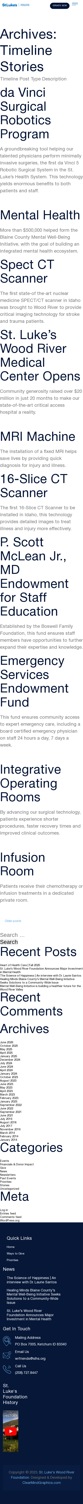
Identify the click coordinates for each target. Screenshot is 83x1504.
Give (3, 1168)
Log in (4, 1210)
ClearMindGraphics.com (41, 1483)
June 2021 (6, 1115)
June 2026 (6, 1042)
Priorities (6, 1182)
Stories (4, 1185)
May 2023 (6, 1087)
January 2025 (8, 1056)
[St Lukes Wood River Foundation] (15, 5)
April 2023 (6, 1091)
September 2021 (11, 1112)
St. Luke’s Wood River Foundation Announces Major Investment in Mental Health (41, 970)
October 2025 (9, 1046)
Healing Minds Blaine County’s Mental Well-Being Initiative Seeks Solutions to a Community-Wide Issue (37, 981)
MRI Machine (37, 437)
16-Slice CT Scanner (34, 487)
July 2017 (6, 1126)
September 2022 (11, 1105)
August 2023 (8, 1080)
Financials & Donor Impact (17, 1164)
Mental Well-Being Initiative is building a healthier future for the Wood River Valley (40, 988)
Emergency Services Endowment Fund (34, 682)
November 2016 (10, 1129)
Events (4, 1161)
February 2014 (9, 1136)
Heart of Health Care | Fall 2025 (20, 965)
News (3, 1171)
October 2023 (9, 1077)
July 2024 (6, 1063)
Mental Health (40, 216)
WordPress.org (9, 1220)
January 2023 (8, 1101)
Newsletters (8, 1175)
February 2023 (9, 1098)
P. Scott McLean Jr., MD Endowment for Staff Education (34, 578)
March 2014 (7, 1133)
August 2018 (8, 1122)
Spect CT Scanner (27, 272)
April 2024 (6, 1070)
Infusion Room (22, 865)
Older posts (13, 921)
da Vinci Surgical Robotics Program (25, 114)
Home (10, 1247)
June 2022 (6, 1108)
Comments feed (10, 1217)
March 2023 (7, 1094)
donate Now (60, 6)
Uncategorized (9, 1189)
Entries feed (8, 1213)
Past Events (8, 1178)
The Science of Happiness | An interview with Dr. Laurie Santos (40, 975)
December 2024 (10, 1060)
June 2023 (6, 1084)
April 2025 (6, 1053)
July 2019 (6, 1119)
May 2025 (6, 1049)
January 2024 (8, 1073)
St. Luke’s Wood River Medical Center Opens (40, 356)
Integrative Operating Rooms (30, 784)
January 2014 (8, 1140)
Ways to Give (15, 1253)
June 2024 (6, 1067)
